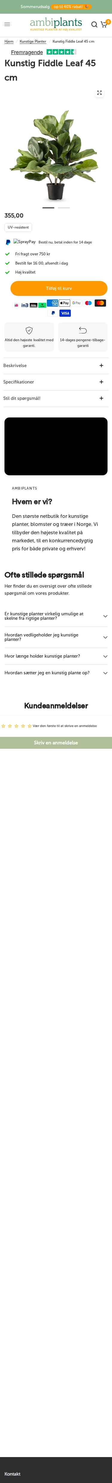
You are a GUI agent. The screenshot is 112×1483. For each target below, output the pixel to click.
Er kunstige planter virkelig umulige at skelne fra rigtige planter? (43, 616)
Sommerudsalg (55, 6)
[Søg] (94, 24)
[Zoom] (99, 92)
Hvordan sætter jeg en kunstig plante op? (47, 672)
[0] (103, 24)
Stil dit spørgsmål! (22, 398)
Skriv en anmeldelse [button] (56, 743)
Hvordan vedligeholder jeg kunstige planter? (41, 637)
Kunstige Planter (33, 41)
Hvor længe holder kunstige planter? (42, 656)
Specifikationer (18, 382)
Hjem (8, 41)
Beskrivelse (15, 365)
